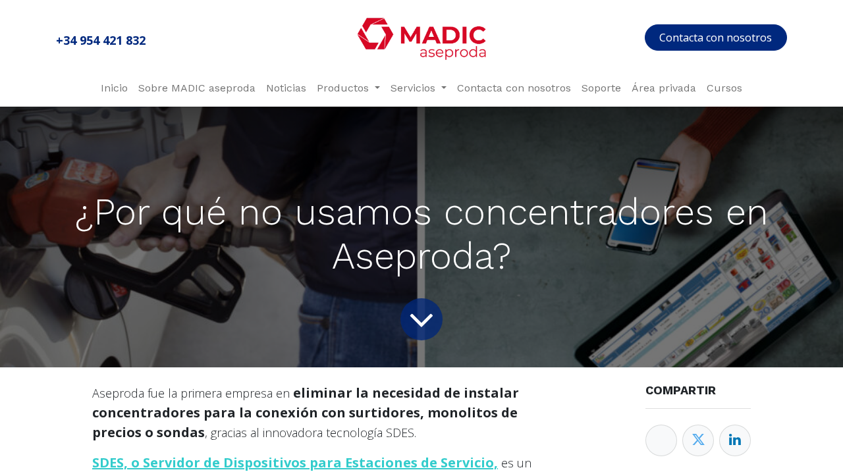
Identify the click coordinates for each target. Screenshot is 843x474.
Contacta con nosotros (715, 37)
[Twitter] (698, 440)
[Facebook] (661, 440)
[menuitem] (114, 88)
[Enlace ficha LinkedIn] (735, 440)
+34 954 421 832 (101, 40)
